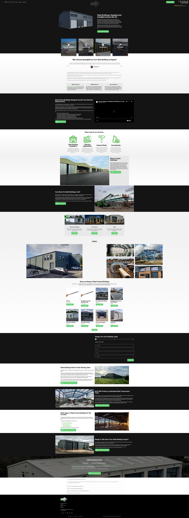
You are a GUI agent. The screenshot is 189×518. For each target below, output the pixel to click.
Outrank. (119, 516)
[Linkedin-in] (185, 1)
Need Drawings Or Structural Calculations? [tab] (98, 463)
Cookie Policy (76, 516)
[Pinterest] (187, 1)
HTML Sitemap (70, 516)
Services (12, 2)
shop (77, 283)
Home (2, 2)
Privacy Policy (81, 516)
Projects (19, 2)
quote (93, 284)
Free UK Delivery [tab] (86, 463)
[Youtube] (184, 1)
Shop (9, 2)
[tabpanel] (94, 468)
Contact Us (24, 2)
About (16, 2)
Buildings (6, 2)
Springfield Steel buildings (71, 86)
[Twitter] (180, 1)
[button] (180, 5)
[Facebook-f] (178, 1)
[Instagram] (182, 1)
